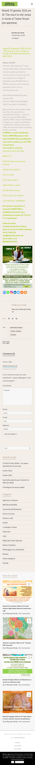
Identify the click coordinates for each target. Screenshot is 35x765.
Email (5, 417)
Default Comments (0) (10, 366)
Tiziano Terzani (15, 331)
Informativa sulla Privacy (20, 737)
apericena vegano (16, 327)
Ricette (5, 554)
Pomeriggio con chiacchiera (13, 549)
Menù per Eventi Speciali (12, 540)
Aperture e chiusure (10, 500)
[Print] (22, 292)
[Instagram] (11, 292)
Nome (5, 409)
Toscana (13, 335)
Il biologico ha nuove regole (13, 487)
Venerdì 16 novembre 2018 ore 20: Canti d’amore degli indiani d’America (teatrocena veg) (17, 608)
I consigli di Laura (10, 527)
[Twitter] (18, 292)
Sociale (5, 563)
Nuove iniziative (9, 545)
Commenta (7, 385)
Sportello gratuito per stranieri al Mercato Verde (16, 481)
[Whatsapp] (8, 292)
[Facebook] (4, 292)
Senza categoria (9, 558)
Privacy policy (19, 762)
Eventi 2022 (7, 470)
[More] (25, 292)
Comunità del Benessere (12, 509)
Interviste (6, 531)
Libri (4, 536)
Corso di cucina (8, 514)
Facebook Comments (9, 369)
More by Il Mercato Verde (21, 309)
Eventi (16, 38)
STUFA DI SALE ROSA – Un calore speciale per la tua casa (15, 464)
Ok (12, 762)
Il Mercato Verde (11, 613)
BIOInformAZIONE (10, 505)
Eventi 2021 (7, 475)
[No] (33, 758)
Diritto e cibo (8, 518)
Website (6, 425)
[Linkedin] (15, 292)
